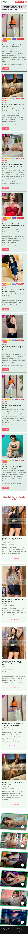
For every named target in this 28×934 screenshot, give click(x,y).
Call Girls (4, 162)
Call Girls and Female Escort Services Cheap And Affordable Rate (12, 663)
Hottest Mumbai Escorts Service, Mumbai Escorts (12, 600)
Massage (4, 403)
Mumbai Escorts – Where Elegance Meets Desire (13, 105)
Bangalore (6, 883)
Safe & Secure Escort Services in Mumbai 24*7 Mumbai (12, 467)
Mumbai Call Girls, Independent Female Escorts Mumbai (12, 539)
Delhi (5, 845)
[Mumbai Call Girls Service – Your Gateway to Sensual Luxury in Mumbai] (12, 145)
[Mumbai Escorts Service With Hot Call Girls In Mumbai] (12, 268)
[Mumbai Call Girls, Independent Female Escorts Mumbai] (14, 521)
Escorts (4, 43)
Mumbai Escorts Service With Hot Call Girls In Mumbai (13, 290)
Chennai (6, 921)
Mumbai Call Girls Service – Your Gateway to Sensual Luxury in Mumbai (12, 166)
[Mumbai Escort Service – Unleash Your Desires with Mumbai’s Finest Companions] (12, 204)
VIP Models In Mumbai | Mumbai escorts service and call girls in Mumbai (12, 348)
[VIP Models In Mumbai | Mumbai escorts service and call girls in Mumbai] (12, 326)
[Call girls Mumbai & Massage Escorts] (12, 386)
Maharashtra (19, 64)
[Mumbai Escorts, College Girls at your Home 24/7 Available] (12, 25)
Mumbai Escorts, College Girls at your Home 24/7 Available (12, 46)
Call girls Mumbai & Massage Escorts (11, 406)
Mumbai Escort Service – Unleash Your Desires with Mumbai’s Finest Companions (13, 225)
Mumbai (13, 64)
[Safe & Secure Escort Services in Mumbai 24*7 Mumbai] (12, 446)
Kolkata (6, 864)
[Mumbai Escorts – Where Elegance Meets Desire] (12, 85)
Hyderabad (7, 902)
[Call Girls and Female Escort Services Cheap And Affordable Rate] (14, 643)
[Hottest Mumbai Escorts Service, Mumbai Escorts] (14, 581)
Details (6, 68)
